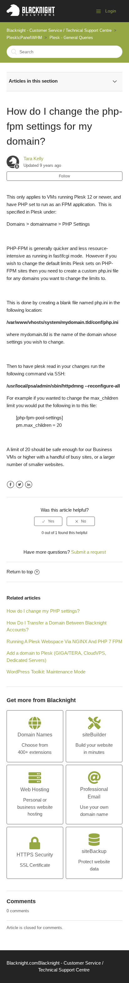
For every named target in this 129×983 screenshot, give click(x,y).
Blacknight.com (22, 963)
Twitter (19, 485)
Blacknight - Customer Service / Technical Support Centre (59, 30)
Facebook (10, 485)
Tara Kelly (33, 158)
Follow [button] (64, 176)
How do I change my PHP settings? (43, 611)
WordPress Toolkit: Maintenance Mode (46, 671)
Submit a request (88, 552)
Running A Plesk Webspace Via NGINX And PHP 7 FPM (64, 641)
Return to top (20, 571)
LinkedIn (29, 485)
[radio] (48, 521)
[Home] (31, 14)
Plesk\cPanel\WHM (24, 37)
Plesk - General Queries (71, 37)
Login (110, 10)
